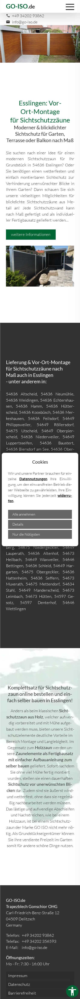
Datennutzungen (33, 479)
